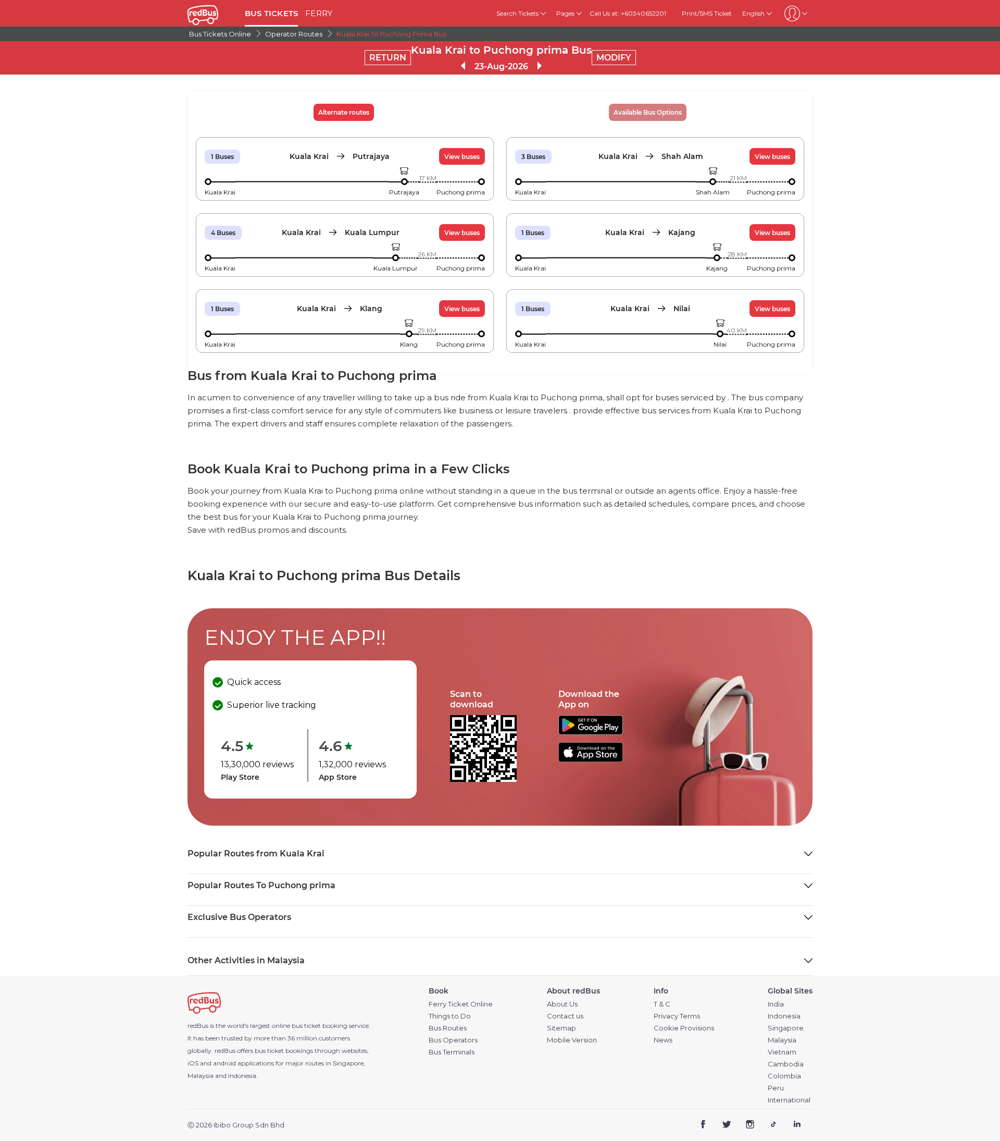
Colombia (784, 1076)
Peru (776, 1088)
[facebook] (703, 1125)
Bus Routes (448, 1028)
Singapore (786, 1028)
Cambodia (786, 1064)
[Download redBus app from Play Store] (590, 732)
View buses (462, 157)
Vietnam (782, 1052)
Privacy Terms (677, 1016)
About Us (562, 1004)
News (663, 1040)
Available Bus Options (648, 112)
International (789, 1100)
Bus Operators (453, 1040)
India (776, 1004)
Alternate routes (343, 112)
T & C (662, 1004)
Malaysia (782, 1040)
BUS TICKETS (271, 13)
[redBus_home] (212, 13)
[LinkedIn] (796, 1125)
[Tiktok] (773, 1125)
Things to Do (450, 1016)
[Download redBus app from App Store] (590, 759)
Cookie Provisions (684, 1028)
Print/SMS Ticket (707, 13)
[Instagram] (750, 1125)
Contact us (565, 1016)
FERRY (318, 13)
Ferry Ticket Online (461, 1004)
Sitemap (561, 1028)
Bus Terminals (451, 1052)
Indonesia (784, 1016)
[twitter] (726, 1125)
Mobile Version (572, 1040)
